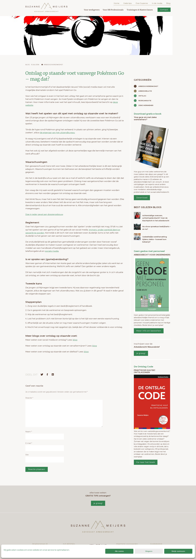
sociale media (52, 251)
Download (141, 197)
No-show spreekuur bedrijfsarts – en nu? (156, 228)
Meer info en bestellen (148, 331)
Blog (168, 3)
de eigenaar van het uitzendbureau (57, 132)
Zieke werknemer (145, 105)
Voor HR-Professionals (113, 10)
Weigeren (148, 551)
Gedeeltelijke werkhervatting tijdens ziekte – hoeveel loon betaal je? (154, 239)
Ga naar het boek (145, 462)
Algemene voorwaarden (127, 544)
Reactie (29, 398)
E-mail (28, 443)
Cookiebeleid (156, 544)
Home (116, 3)
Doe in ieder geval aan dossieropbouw (44, 214)
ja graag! (141, 353)
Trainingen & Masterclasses (140, 10)
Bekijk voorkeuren (178, 551)
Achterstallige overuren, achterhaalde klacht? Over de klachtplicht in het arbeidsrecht (155, 218)
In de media (157, 3)
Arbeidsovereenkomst (53, 64)
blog (75, 340)
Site (27, 455)
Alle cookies (119, 551)
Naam (28, 431)
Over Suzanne (142, 3)
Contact (164, 10)
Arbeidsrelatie (145, 91)
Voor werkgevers (92, 10)
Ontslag (142, 96)
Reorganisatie (144, 100)
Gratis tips (127, 3)
